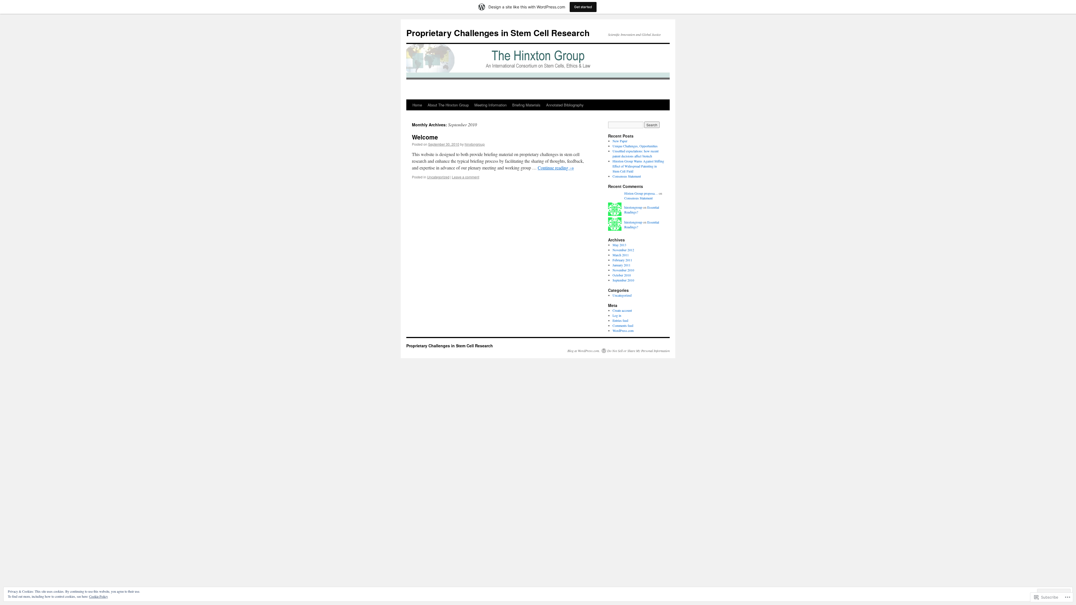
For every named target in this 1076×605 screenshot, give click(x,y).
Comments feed (623, 325)
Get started (583, 7)
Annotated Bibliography (565, 105)
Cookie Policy (98, 596)
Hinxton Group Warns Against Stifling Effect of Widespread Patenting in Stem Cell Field (638, 166)
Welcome (425, 137)
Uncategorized (438, 176)
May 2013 (619, 245)
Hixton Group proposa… (641, 193)
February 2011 (622, 260)
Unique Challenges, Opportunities (635, 146)
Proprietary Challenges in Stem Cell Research (498, 33)
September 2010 (623, 280)
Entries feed (620, 320)
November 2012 (623, 250)
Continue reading (556, 168)
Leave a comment (465, 176)
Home (417, 105)
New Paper (620, 141)
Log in (617, 315)
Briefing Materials (526, 105)
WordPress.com (623, 330)
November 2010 (623, 270)
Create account (622, 310)
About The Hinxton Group (448, 105)
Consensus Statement (627, 176)
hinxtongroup (475, 144)
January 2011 (621, 265)
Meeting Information (490, 105)
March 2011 (621, 255)
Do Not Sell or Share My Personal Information (638, 350)
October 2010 (622, 275)
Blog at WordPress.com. (583, 350)
